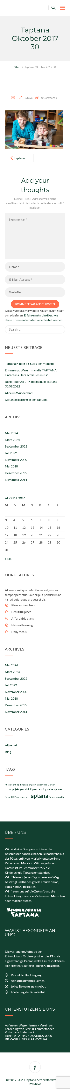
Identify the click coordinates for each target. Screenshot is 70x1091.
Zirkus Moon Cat (57, 797)
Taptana (38, 795)
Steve (29, 97)
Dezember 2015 (16, 473)
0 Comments (49, 97)
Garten (51, 784)
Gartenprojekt (12, 789)
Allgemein (11, 745)
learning (42, 789)
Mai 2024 (11, 433)
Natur (8, 797)
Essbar (40, 784)
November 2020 (16, 459)
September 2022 (16, 446)
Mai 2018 (11, 466)
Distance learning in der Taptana (26, 399)
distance (24, 784)
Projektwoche (21, 797)
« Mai (8, 558)
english (32, 784)
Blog (8, 752)
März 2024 (12, 439)
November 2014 (16, 479)
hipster (33, 789)
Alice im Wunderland (18, 393)
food (45, 784)
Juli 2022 (11, 453)
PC (12, 797)
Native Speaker (54, 789)
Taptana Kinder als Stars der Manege (29, 363)
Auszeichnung (12, 784)
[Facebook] (35, 1068)
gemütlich (25, 789)
